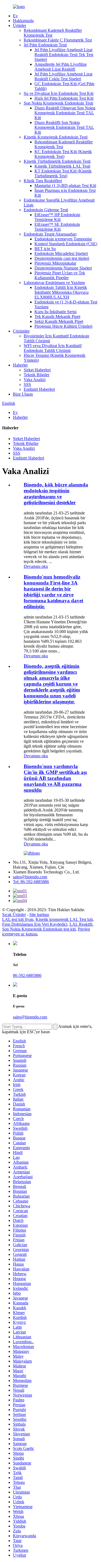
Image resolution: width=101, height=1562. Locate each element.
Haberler (20, 365)
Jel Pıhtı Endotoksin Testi (45, 45)
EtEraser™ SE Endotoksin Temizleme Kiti (57, 226)
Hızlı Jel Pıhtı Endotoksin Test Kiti (63, 98)
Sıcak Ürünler (14, 914)
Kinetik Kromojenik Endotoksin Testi (56, 137)
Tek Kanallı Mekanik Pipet (57, 316)
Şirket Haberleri (37, 370)
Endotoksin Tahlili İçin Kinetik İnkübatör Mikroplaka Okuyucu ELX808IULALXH (61, 292)
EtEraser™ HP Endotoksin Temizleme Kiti (57, 217)
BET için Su (45, 248)
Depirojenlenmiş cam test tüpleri (61, 258)
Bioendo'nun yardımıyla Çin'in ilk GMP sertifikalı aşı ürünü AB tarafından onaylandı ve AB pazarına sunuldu (55, 778)
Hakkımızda (23, 20)
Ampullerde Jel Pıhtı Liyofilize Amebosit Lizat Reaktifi (60, 66)
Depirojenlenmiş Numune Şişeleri (63, 268)
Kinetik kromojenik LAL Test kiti (64, 919)
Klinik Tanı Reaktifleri (43, 180)
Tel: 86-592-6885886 (31, 881)
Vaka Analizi (35, 379)
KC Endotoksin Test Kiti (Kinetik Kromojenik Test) (63, 154)
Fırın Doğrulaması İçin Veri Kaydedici (34, 924)
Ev (15, 15)
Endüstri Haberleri (39, 389)
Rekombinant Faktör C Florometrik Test (58, 40)
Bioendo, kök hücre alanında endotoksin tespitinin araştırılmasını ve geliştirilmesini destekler (56, 493)
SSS (27, 384)
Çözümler (21, 331)
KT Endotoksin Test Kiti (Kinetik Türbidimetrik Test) (63, 173)
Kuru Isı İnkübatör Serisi (55, 311)
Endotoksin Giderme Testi (46, 210)
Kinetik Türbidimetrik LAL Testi (62, 166)
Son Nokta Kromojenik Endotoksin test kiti (39, 929)
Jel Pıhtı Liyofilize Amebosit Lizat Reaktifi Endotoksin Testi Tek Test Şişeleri (63, 54)
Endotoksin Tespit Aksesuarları (50, 234)
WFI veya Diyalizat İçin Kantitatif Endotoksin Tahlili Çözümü (53, 348)
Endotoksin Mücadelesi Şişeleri (61, 253)
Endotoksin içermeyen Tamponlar (63, 239)
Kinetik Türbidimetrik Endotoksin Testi (57, 161)
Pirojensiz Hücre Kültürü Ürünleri (63, 326)
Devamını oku (36, 566)
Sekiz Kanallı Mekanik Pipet (58, 321)
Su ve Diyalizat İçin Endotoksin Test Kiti (58, 93)
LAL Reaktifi (80, 924)
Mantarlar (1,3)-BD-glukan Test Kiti (65, 185)
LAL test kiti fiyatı (17, 919)
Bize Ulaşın (23, 394)
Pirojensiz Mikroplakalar (55, 263)
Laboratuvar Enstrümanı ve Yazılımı (54, 282)
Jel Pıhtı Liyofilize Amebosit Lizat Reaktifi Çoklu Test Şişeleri (63, 76)
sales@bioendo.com (30, 877)
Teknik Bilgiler (36, 374)
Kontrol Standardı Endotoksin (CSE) (65, 243)
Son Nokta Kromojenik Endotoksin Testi (58, 103)
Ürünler (19, 25)
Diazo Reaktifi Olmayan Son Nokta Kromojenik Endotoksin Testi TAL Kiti (64, 113)
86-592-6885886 (27, 975)
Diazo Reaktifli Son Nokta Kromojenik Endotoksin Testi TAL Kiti (64, 127)
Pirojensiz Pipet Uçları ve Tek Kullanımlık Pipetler (59, 275)
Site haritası (39, 914)
